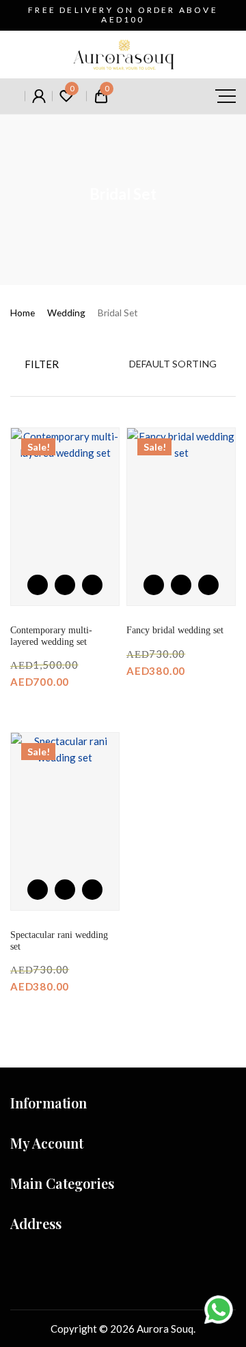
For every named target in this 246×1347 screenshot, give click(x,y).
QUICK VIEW (92, 585)
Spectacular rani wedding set (59, 941)
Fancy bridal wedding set (174, 630)
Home (22, 312)
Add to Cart (65, 585)
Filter (41, 364)
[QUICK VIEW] (92, 585)
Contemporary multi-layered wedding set (51, 636)
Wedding (66, 312)
